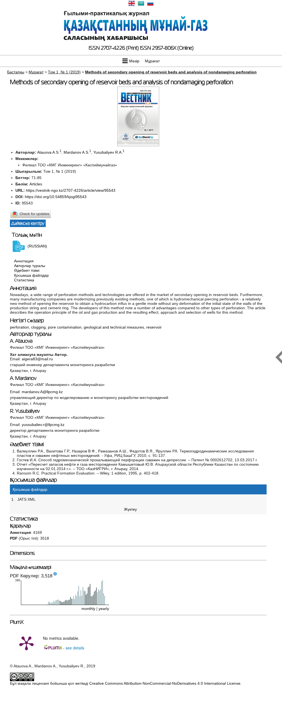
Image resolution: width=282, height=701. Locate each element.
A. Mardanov (23, 378)
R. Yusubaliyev (25, 411)
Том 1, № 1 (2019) (64, 72)
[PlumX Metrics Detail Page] (26, 642)
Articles (35, 184)
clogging (38, 327)
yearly (104, 608)
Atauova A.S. (48, 152)
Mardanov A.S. (76, 152)
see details (75, 648)
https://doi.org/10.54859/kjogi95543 (55, 196)
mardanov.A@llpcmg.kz (42, 392)
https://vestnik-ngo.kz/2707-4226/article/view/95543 (70, 190)
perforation (19, 327)
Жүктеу (130, 509)
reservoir (154, 327)
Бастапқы (15, 72)
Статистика (24, 280)
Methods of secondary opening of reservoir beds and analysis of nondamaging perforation (171, 72)
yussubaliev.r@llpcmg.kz (43, 424)
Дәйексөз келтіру (27, 223)
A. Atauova (21, 341)
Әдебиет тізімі (26, 270)
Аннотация (24, 261)
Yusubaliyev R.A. (108, 152)
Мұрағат (152, 61)
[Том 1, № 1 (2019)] (138, 145)
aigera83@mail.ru (37, 359)
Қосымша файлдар (31, 275)
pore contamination (65, 327)
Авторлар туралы (29, 265)
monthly (88, 608)
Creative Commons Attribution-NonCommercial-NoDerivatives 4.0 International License (164, 683)
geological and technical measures (114, 327)
